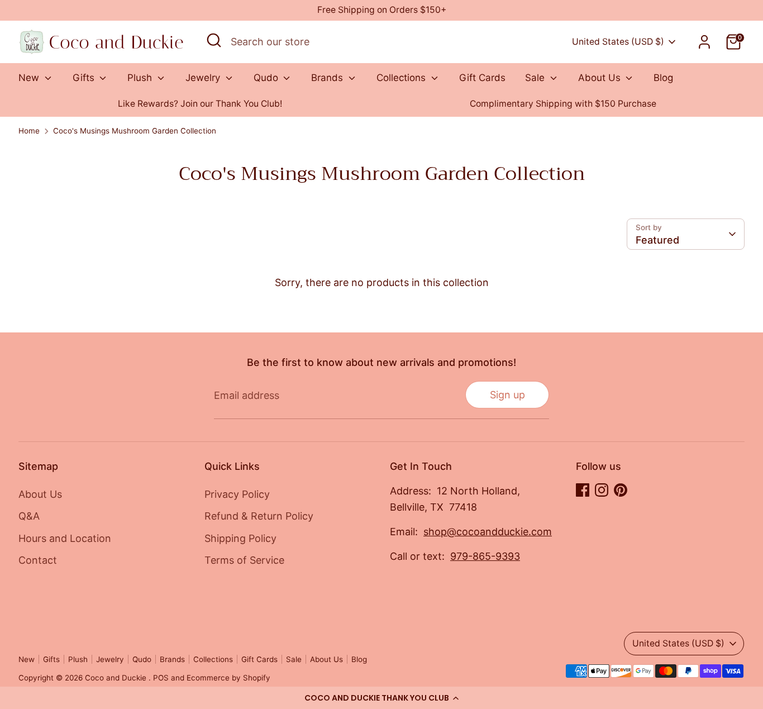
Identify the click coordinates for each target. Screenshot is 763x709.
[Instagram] (601, 490)
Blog (663, 77)
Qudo (267, 77)
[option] (200, 104)
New (30, 77)
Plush (141, 77)
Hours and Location (64, 538)
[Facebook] (582, 490)
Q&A (29, 516)
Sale (536, 77)
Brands (328, 77)
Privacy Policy (237, 494)
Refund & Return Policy (258, 516)
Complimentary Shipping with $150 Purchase (563, 103)
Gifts (85, 77)
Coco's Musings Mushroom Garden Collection (134, 130)
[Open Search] (214, 40)
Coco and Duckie (117, 677)
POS (161, 677)
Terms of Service (244, 560)
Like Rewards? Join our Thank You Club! (200, 103)
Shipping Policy (240, 538)
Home (29, 130)
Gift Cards (482, 77)
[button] (381, 698)
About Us (600, 77)
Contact (37, 560)
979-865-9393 (485, 556)
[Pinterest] (620, 490)
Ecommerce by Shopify (228, 677)
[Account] (704, 42)
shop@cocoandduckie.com (487, 531)
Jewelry (204, 77)
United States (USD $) (618, 41)
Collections (402, 77)
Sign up (507, 395)
